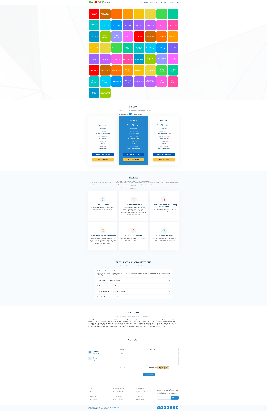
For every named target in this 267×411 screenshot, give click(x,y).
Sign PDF (94, 59)
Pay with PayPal (103, 159)
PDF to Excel (161, 14)
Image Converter (105, 70)
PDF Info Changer (94, 92)
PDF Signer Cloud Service (173, 81)
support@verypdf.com (98, 360)
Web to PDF (94, 36)
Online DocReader (161, 70)
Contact (166, 2)
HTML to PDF (161, 25)
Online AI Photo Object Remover (105, 92)
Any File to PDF (139, 59)
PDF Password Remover (118, 388)
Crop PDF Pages (161, 48)
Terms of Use (93, 396)
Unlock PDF (116, 59)
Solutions (172, 2)
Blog (177, 2)
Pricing (146, 2)
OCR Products (139, 396)
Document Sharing (173, 70)
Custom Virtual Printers (141, 393)
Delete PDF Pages (139, 47)
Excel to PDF (105, 25)
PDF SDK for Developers (141, 391)
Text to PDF (139, 25)
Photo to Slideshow (128, 70)
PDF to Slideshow (117, 36)
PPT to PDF (116, 25)
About (161, 2)
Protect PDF (105, 59)
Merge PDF (128, 36)
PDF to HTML (150, 25)
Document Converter (117, 393)
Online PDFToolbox (94, 81)
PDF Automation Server (133, 205)
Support (114, 407)
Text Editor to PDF (150, 59)
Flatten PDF (150, 36)
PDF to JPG (139, 14)
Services (152, 2)
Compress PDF (94, 48)
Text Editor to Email (162, 59)
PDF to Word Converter (164, 236)
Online (109, 407)
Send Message (149, 374)
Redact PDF (173, 48)
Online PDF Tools (103, 205)
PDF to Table (173, 14)
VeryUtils (104, 407)
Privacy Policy (93, 393)
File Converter (94, 70)
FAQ (156, 2)
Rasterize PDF (162, 36)
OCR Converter (116, 70)
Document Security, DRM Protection (150, 81)
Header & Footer (116, 48)
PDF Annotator (150, 70)
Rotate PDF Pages (128, 47)
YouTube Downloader (161, 81)
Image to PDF (150, 14)
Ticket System (96, 353)
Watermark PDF (105, 48)
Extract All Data (127, 59)
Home (141, 2)
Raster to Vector (139, 81)
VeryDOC (99, 407)
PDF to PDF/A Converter (133, 236)
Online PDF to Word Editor (105, 14)
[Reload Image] (163, 367)
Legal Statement (93, 399)
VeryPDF (94, 407)
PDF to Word (116, 14)
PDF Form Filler (172, 36)
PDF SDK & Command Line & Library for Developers (164, 205)
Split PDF (139, 36)
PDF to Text (128, 25)
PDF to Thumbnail (105, 36)
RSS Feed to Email (105, 81)
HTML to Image (172, 25)
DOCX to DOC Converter (173, 59)
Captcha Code (153, 367)
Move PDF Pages (150, 48)
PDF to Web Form (94, 25)
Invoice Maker (117, 81)
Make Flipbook (139, 70)
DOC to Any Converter (118, 396)
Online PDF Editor (94, 14)
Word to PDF (128, 14)
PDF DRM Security (128, 81)
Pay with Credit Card (104, 154)
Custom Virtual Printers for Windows (103, 236)
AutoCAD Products (140, 399)
